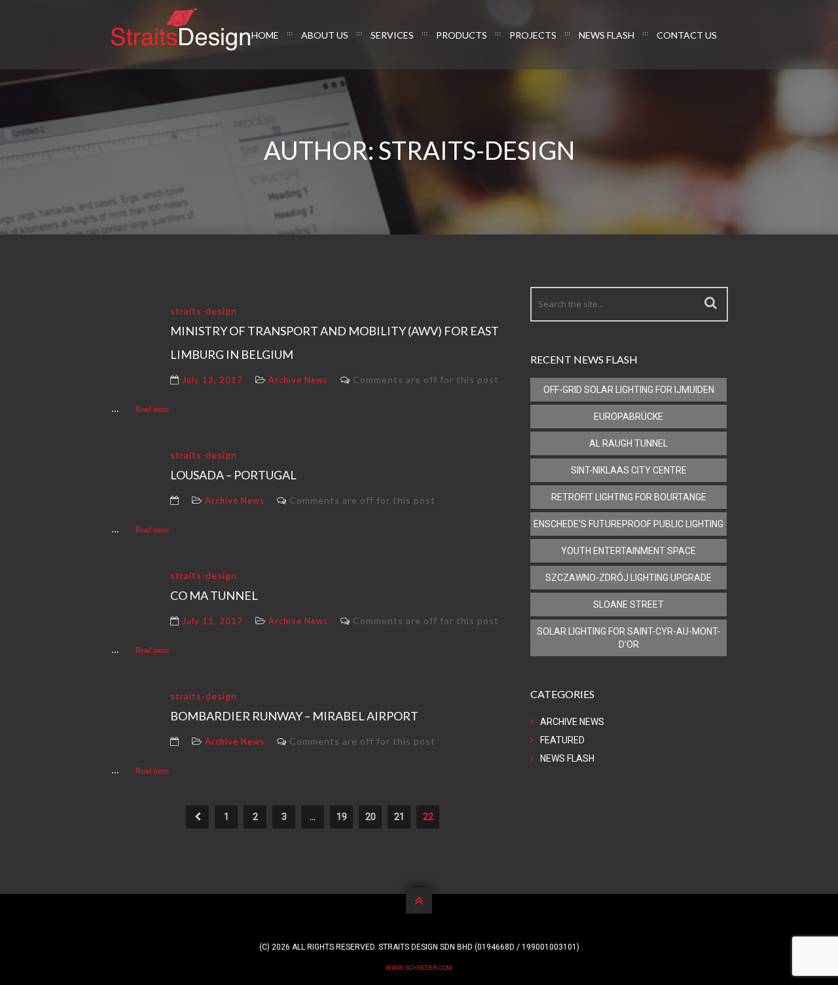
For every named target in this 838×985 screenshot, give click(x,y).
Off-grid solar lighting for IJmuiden (628, 389)
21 (399, 816)
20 (370, 816)
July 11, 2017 (212, 621)
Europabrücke (628, 416)
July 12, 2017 (212, 380)
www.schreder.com (419, 967)
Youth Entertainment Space (628, 551)
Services (392, 35)
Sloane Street (628, 604)
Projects (532, 35)
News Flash (606, 35)
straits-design (203, 310)
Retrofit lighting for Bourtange (628, 497)
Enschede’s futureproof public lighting (628, 524)
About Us (324, 35)
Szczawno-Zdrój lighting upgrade (628, 577)
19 (342, 816)
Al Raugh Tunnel (628, 443)
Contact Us (687, 35)
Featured (562, 740)
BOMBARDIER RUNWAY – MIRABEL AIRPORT (294, 716)
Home (265, 35)
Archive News (298, 380)
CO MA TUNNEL (214, 595)
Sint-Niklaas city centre (629, 470)
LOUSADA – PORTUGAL (233, 475)
